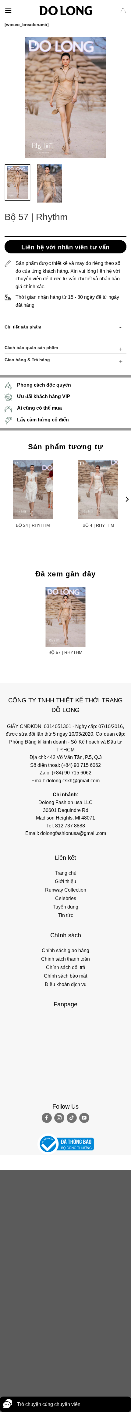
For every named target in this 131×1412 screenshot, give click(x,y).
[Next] (116, 98)
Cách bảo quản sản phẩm (31, 347)
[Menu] (8, 10)
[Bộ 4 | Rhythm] (98, 489)
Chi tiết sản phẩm (23, 327)
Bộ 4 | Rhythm (98, 525)
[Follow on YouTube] (84, 1118)
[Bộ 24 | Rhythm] (32, 489)
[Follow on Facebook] (47, 1118)
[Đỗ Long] (65, 10)
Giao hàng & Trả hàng (27, 359)
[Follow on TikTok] (72, 1118)
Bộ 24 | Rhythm (33, 525)
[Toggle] (120, 328)
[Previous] (14, 98)
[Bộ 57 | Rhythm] (65, 616)
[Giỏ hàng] (123, 10)
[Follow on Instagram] (59, 1118)
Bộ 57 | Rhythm (65, 652)
